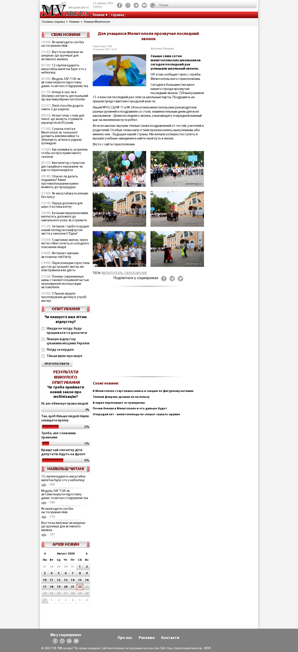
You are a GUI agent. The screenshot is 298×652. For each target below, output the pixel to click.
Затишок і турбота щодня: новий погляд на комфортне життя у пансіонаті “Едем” (65, 230)
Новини (98, 15)
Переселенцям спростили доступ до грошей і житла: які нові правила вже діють (65, 267)
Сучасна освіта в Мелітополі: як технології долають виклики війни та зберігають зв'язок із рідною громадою (61, 136)
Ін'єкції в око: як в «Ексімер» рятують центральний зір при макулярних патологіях (64, 96)
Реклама (147, 638)
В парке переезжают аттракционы (119, 403)
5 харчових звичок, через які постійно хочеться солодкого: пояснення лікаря (65, 243)
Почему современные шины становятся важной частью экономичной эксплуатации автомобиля (65, 282)
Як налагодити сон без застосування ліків (62, 44)
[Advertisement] (148, 334)
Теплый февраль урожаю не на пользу (121, 397)
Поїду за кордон (60, 350)
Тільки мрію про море (64, 356)
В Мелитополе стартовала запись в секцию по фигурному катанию (143, 391)
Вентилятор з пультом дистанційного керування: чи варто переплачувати (63, 166)
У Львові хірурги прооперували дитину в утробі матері (63, 297)
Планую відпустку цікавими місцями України (68, 341)
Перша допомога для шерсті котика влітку (61, 205)
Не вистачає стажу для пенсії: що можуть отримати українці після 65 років (62, 119)
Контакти (170, 638)
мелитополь (112, 273)
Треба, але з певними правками (58, 435)
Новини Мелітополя (97, 22)
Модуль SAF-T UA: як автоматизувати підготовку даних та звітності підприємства (64, 82)
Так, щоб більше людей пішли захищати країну (65, 418)
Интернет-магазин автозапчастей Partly (60, 255)
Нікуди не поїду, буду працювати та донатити (67, 331)
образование (135, 273)
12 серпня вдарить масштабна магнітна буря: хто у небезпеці (63, 69)
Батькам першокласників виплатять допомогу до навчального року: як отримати (64, 217)
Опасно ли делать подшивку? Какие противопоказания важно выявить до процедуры (60, 182)
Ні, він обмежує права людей (64, 403)
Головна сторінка (53, 22)
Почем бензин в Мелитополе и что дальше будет (130, 408)
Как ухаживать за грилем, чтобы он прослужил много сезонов (64, 153)
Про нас (125, 638)
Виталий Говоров (162, 48)
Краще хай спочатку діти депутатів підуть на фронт (63, 452)
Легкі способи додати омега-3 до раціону (62, 107)
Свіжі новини (65, 35)
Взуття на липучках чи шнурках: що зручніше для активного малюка (62, 56)
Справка (117, 15)
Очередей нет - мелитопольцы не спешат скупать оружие (136, 414)
